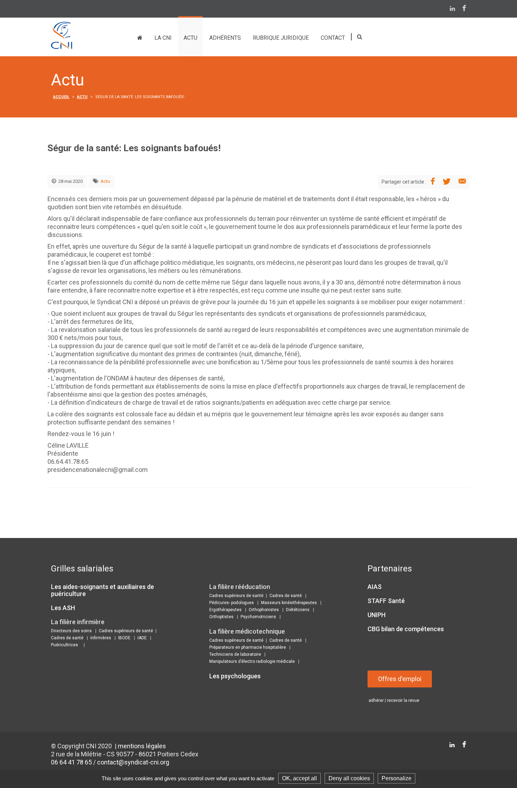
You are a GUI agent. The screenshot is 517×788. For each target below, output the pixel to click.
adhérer (376, 700)
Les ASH (63, 607)
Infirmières (100, 637)
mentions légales (142, 746)
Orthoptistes (221, 616)
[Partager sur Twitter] (446, 182)
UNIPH (376, 615)
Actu (190, 37)
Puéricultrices (64, 644)
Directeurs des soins (71, 630)
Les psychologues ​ (235, 676)
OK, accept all (299, 778)
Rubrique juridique (281, 37)
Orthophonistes (264, 609)
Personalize (396, 778)
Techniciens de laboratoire (235, 654)
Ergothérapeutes (225, 609)
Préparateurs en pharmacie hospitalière (247, 647)
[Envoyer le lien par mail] (462, 182)
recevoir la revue (403, 700)
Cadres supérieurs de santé (126, 630)
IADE (142, 637)
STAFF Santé (386, 600)
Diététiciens (297, 609)
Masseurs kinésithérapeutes (289, 602)
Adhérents (225, 37)
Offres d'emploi (399, 679)
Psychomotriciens (258, 616)
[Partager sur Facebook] (432, 182)
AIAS (375, 586)
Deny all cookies (349, 778)
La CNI (163, 37)
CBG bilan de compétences (406, 629)
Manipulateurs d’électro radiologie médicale (252, 661)
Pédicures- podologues (231, 602)
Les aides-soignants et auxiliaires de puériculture (102, 590)
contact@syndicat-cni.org (133, 762)
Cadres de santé (67, 637)
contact (333, 37)
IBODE (124, 637)
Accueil (61, 97)
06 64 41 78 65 (71, 762)
